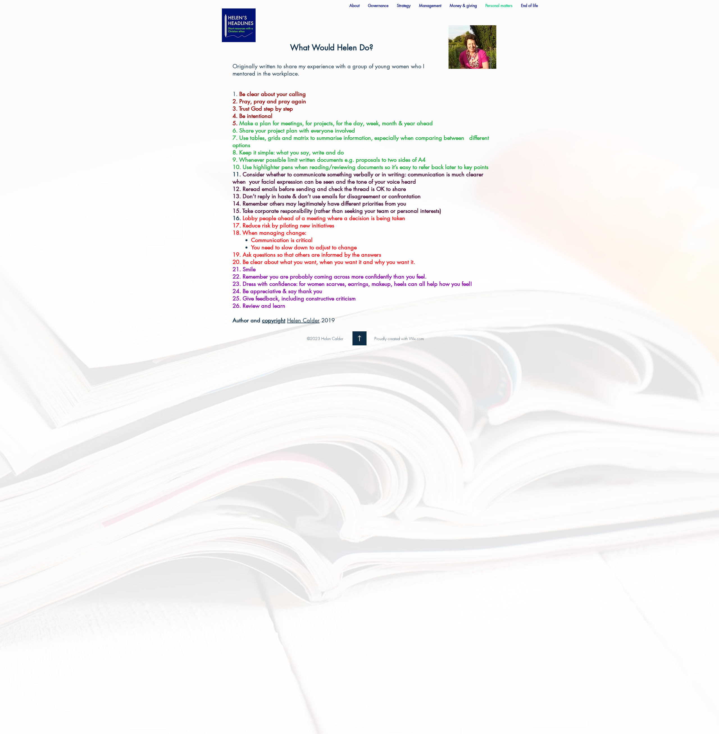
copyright (273, 320)
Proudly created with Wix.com (399, 338)
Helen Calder (303, 320)
